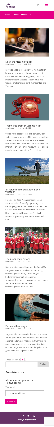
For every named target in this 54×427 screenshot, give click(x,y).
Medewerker (26, 14)
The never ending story (17, 258)
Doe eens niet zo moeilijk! (18, 61)
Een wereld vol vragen (16, 326)
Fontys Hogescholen (27, 420)
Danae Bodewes (15, 64)
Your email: (10, 387)
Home (7, 14)
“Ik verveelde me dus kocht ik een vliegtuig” (22, 190)
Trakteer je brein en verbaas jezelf (23, 125)
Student (16, 14)
